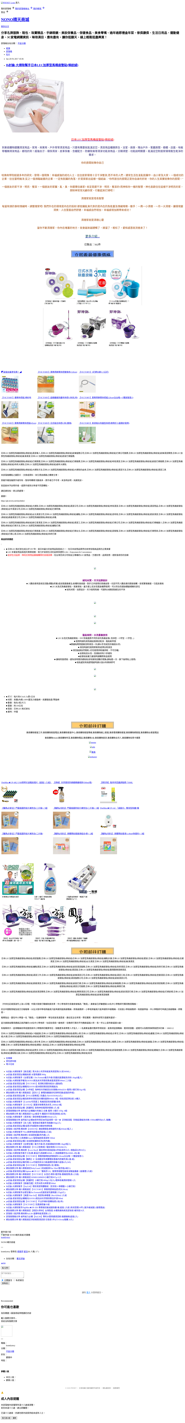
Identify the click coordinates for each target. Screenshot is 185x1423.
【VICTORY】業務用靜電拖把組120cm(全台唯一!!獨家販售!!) (106, 398)
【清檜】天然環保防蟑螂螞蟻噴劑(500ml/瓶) (72, 782)
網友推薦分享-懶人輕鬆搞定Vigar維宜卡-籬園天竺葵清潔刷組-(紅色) (36, 1114)
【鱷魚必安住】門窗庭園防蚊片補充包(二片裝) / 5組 (24, 808)
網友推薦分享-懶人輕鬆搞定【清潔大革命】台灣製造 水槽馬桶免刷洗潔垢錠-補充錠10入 (45, 1210)
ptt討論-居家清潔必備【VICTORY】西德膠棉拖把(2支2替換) (32, 1165)
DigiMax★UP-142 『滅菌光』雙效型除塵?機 (119, 808)
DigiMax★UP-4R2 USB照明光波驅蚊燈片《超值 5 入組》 (26, 782)
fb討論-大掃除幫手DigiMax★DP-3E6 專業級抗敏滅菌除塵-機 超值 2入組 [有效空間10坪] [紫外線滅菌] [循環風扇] (55, 1207)
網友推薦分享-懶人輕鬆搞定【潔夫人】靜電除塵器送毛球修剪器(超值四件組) (40, 1093)
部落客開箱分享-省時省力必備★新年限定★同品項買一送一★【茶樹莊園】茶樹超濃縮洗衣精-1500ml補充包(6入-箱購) (58, 1120)
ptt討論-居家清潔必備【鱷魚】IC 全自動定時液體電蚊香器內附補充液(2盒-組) (40, 1159)
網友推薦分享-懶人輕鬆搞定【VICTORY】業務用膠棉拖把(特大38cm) (37, 1189)
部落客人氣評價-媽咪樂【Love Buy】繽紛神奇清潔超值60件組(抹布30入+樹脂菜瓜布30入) (46, 1150)
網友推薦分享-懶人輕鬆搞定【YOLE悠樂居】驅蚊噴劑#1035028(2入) (36, 1147)
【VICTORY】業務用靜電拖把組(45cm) (18, 423)
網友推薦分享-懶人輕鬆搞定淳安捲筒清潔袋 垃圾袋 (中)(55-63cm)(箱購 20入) (39, 1220)
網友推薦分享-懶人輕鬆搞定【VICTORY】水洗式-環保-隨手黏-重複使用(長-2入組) (42, 1174)
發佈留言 (5, 1283)
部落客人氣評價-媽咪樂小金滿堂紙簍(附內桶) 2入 (28, 1135)
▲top (3, 1263)
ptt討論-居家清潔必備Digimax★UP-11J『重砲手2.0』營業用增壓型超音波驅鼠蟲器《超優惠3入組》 (50, 1171)
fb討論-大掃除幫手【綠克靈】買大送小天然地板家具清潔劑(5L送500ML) (38, 1071)
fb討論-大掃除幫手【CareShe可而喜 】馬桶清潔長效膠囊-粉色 (33, 1102)
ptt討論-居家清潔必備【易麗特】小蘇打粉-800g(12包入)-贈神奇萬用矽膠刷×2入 (41, 1180)
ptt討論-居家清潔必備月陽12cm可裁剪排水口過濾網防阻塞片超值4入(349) (38, 1162)
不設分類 (22, 43)
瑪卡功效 (10, 1064)
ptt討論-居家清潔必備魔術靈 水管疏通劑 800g (26, 1074)
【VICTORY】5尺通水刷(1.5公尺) (94, 372)
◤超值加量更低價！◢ (11, 372)
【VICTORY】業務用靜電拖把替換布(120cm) (57, 372)
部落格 (9, 51)
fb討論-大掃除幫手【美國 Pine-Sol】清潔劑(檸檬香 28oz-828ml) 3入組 (36, 1195)
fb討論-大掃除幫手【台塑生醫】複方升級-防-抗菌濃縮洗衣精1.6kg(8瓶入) (38, 1144)
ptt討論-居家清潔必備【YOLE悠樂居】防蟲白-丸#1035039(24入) (34, 1096)
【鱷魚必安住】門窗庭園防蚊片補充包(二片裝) (22, 834)
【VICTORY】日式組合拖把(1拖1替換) (54, 423)
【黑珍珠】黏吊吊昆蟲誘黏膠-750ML (116, 782)
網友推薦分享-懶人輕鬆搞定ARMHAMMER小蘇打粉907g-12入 (33, 1177)
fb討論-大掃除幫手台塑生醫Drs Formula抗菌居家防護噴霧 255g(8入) (35, 1192)
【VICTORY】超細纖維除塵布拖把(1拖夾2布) (57, 398)
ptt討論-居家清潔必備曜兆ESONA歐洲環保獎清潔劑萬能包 (32, 1087)
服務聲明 (116, 1388)
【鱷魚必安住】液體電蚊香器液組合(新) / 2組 (73, 834)
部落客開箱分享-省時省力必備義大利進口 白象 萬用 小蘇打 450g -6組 (36, 1111)
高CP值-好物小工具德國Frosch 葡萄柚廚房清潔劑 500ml (30, 1138)
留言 (26, 1251)
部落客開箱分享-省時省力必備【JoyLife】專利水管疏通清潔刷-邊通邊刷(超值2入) (42, 1216)
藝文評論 (21, 1259)
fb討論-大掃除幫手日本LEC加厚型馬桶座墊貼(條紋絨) (42, 65)
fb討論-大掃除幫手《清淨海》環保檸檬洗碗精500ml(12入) (31, 1117)
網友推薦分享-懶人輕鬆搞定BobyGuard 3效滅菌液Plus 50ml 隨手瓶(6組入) (38, 1168)
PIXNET (74, 1388)
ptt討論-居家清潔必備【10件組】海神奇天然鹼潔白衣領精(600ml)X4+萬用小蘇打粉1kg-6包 (46, 1090)
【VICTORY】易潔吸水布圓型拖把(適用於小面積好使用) (104, 423)
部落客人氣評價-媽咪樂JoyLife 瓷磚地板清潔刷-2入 (28, 1213)
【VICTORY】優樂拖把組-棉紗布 (16, 398)
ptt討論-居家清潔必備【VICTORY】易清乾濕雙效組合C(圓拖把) (34, 1084)
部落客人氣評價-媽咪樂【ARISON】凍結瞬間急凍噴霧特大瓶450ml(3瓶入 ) (39, 1129)
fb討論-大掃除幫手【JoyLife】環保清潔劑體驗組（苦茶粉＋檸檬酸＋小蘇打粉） (41, 1186)
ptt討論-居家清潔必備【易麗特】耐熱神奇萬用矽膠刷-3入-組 (32, 1108)
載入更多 (5, 1268)
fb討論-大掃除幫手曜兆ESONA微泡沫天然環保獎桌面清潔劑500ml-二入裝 (38, 1080)
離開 (14, 1418)
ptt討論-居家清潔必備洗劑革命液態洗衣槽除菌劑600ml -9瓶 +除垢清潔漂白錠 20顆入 (43, 1099)
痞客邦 (20, 1251)
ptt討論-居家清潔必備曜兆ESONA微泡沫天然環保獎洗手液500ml (34, 1198)
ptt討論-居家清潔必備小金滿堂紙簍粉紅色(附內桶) (28, 1141)
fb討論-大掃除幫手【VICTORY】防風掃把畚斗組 (28, 1204)
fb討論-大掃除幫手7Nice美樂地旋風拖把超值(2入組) (29, 1132)
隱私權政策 (107, 1388)
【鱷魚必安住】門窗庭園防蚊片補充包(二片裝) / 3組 (76, 808)
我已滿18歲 (6, 1418)
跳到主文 (5, 26)
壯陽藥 (9, 1058)
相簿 (8, 48)
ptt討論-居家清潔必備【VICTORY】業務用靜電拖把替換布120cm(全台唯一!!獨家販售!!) (44, 1156)
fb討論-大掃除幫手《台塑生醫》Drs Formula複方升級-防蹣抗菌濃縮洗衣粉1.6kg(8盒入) (44, 1077)
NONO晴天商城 (15, 19)
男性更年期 (11, 1061)
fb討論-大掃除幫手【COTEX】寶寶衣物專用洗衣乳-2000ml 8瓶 (34, 1105)
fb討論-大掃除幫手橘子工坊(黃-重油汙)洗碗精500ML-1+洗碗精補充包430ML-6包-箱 (43, 1153)
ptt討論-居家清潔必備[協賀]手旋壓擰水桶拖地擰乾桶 (29, 1126)
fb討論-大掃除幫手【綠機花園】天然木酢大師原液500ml (31, 1183)
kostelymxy (5, 1237)
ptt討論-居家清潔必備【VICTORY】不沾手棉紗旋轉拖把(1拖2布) (34, 1201)
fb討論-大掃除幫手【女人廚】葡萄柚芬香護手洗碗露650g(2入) (33, 1123)
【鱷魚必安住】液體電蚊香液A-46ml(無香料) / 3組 (122, 834)
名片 (8, 54)
